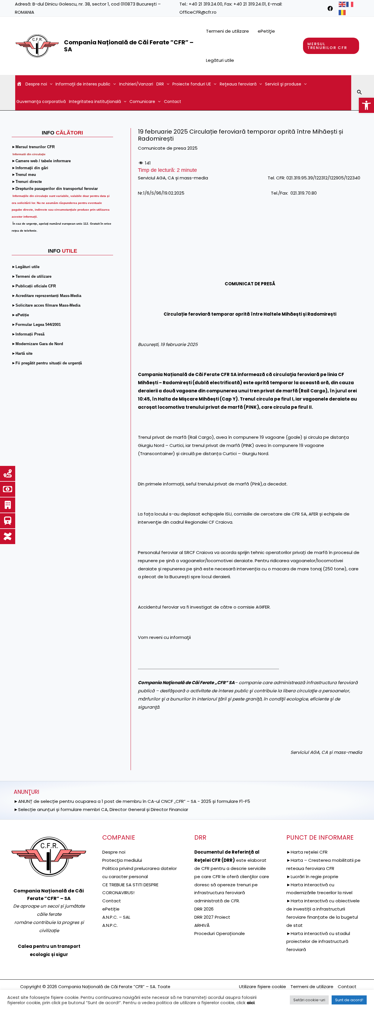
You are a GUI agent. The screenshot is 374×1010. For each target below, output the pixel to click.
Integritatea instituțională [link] (95, 101)
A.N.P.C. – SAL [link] (116, 917)
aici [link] (250, 1003)
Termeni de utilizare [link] (227, 31)
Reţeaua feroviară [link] (238, 84)
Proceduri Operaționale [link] (219, 933)
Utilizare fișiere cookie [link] (262, 986)
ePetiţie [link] (266, 31)
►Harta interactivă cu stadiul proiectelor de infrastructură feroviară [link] (318, 941)
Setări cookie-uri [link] (309, 1000)
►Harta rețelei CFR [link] (307, 852)
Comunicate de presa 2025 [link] (168, 148)
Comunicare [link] (142, 101)
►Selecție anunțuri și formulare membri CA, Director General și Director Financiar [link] (101, 809)
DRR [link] (160, 84)
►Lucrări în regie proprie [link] (312, 876)
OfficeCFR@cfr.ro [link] (198, 12)
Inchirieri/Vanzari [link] (136, 84)
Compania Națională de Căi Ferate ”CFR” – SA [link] (128, 45)
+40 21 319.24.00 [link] (205, 4)
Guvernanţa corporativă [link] (41, 101)
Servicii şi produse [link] (283, 84)
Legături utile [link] (220, 60)
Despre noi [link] (36, 84)
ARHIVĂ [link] (201, 925)
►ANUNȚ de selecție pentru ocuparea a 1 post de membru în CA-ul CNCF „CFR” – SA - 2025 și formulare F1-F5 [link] (132, 801)
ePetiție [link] (111, 909)
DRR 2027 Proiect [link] (212, 917)
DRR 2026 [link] (204, 909)
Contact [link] (172, 101)
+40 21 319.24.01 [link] (249, 4)
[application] (49, 84)
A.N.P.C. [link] (110, 925)
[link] (366, 105)
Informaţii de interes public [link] (83, 84)
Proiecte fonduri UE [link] (191, 84)
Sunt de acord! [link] (349, 1000)
